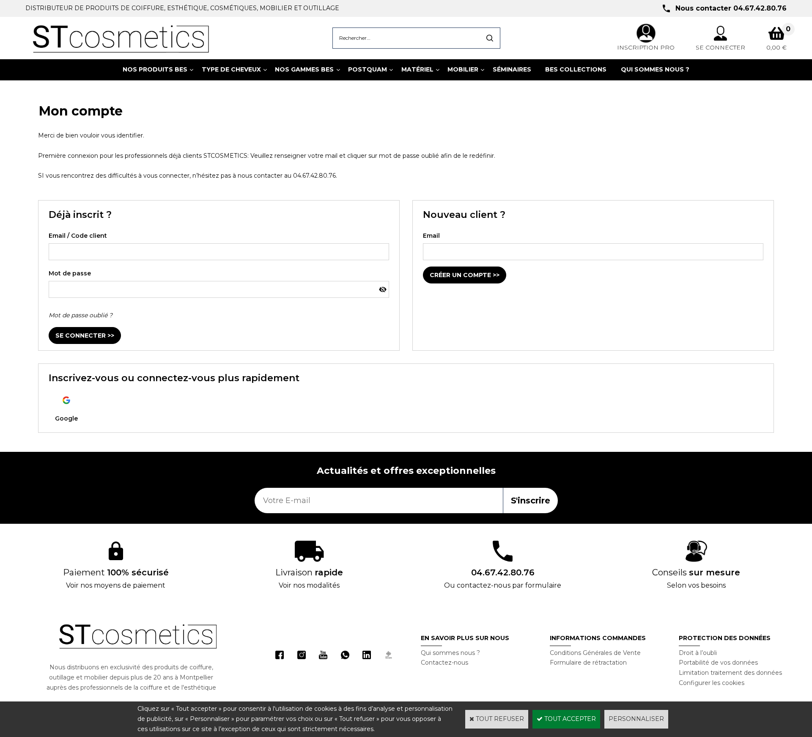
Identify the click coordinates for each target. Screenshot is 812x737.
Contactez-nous (444, 662)
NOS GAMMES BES (304, 69)
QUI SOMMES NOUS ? (655, 69)
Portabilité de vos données (718, 662)
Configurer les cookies (711, 683)
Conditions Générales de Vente (595, 653)
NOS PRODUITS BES (155, 69)
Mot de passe (70, 273)
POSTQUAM (367, 69)
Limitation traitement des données (730, 672)
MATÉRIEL (417, 69)
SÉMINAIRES (512, 69)
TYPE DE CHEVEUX (231, 69)
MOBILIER (462, 69)
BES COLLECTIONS (575, 69)
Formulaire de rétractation (588, 662)
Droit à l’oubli (698, 653)
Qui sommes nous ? (450, 653)
